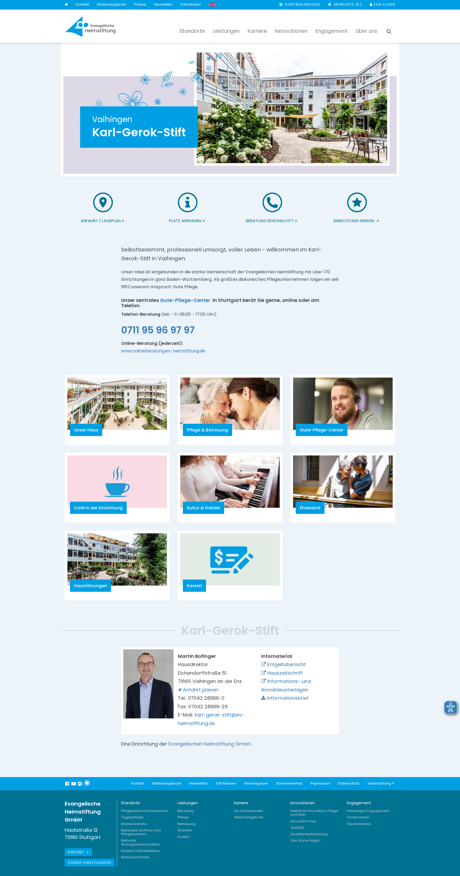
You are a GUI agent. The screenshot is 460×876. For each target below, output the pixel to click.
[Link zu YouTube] (74, 783)
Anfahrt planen (200, 689)
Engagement (359, 803)
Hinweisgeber (256, 783)
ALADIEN (297, 827)
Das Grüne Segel (304, 840)
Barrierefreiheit (289, 783)
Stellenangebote (111, 4)
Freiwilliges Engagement (368, 810)
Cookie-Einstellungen (89, 862)
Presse (140, 4)
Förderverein (358, 817)
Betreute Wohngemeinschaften (140, 842)
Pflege (183, 817)
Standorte (130, 803)
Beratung (186, 810)
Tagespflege (132, 817)
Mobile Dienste (134, 823)
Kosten (184, 836)
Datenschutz (349, 783)
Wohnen (185, 830)
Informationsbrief (288, 698)
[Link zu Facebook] (68, 783)
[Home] (66, 4)
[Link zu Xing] (80, 783)
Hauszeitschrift (285, 673)
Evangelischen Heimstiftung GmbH (209, 744)
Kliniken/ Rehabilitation (140, 850)
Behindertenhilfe (135, 857)
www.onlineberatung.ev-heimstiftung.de (163, 351)
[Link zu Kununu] (87, 783)
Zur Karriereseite (248, 810)
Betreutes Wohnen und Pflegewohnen (141, 832)
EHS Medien (191, 4)
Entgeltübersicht (286, 664)
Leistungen (188, 803)
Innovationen (302, 803)
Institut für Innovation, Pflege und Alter (314, 812)
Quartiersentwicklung (308, 834)
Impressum (320, 783)
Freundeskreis (359, 823)
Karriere (241, 803)
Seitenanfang (380, 783)
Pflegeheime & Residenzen (144, 810)
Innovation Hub (303, 821)
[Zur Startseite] (90, 26)
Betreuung (187, 823)
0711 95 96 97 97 (158, 330)
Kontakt (82, 4)
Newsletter (163, 4)
